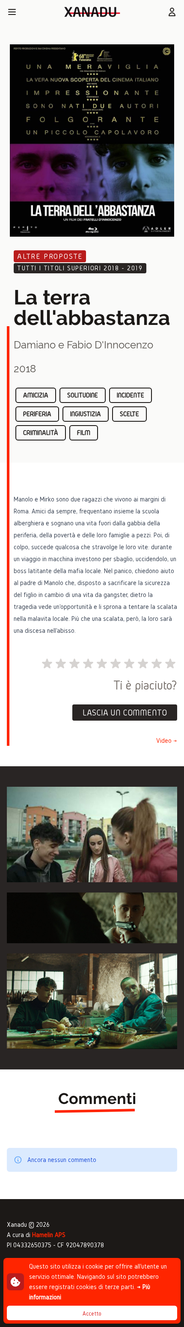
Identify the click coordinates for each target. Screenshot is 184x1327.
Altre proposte (50, 256)
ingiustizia (85, 413)
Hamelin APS (48, 1234)
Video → (166, 740)
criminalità (40, 432)
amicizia (35, 395)
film (83, 432)
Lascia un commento (125, 712)
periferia (37, 413)
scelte (129, 413)
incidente (130, 395)
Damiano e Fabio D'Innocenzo (83, 345)
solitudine (82, 395)
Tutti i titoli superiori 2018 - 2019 (80, 268)
